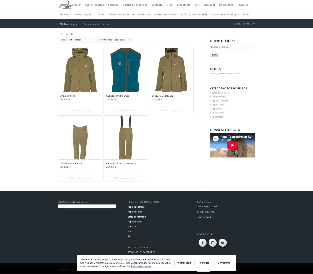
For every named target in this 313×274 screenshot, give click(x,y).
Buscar (214, 55)
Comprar (76, 4)
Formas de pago (69, 24)
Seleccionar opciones (81, 110)
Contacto (157, 4)
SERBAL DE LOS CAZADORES (141, 252)
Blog (169, 4)
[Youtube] (66, 33)
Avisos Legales (83, 14)
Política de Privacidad (194, 14)
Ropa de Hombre (220, 100)
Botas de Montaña (220, 92)
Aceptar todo (184, 262)
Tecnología (183, 4)
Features (243, 4)
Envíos (247, 14)
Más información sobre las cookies (129, 14)
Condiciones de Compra (225, 14)
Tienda (100, 14)
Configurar (224, 262)
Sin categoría (218, 112)
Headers (65, 14)
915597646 (212, 206)
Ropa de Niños (135, 221)
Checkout (209, 4)
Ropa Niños (217, 108)
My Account (226, 4)
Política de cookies (166, 14)
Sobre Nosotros (94, 4)
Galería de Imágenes (135, 4)
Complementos (219, 96)
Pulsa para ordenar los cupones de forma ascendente (91, 40)
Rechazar (204, 262)
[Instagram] (71, 33)
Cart (197, 4)
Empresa (113, 4)
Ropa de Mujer (218, 104)
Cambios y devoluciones (98, 24)
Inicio (63, 4)
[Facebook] (61, 33)
